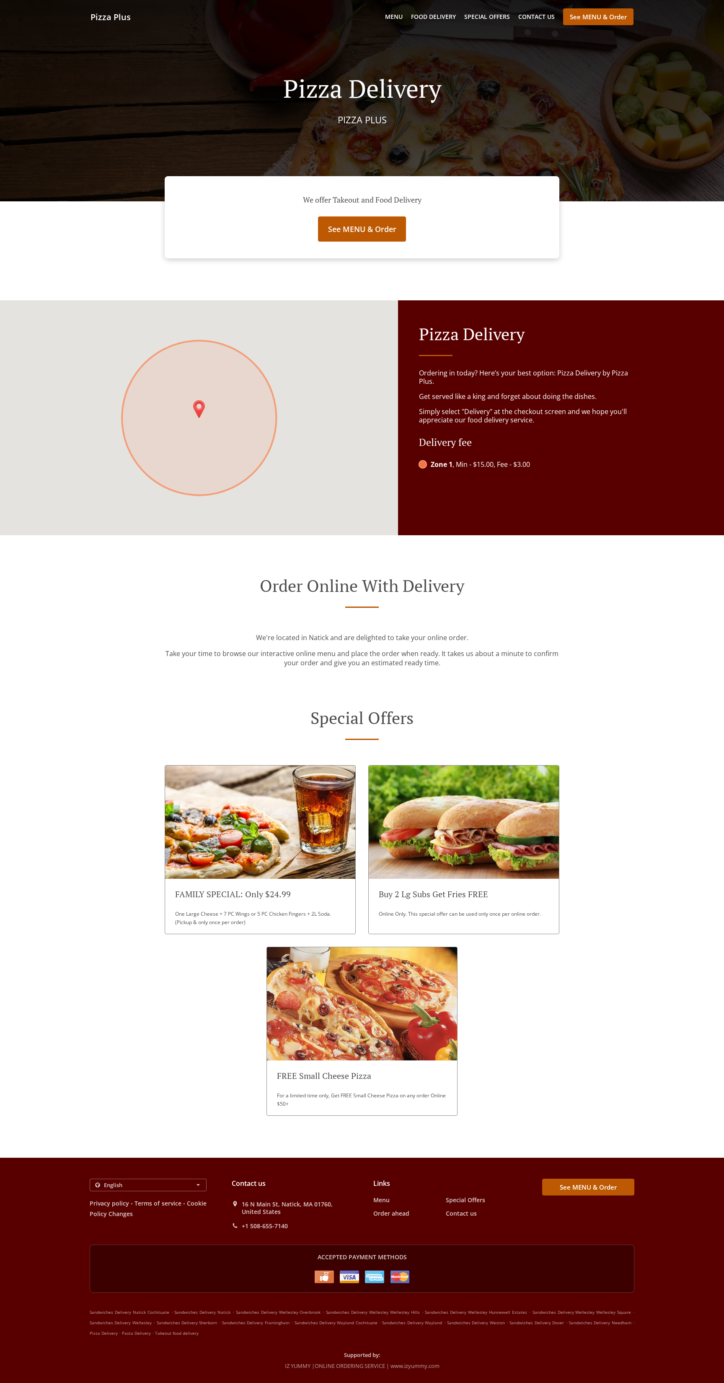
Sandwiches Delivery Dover (536, 1323)
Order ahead (391, 1213)
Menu (394, 17)
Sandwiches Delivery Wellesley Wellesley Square (582, 1312)
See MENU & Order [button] (598, 17)
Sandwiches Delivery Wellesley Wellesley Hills (372, 1312)
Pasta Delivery (137, 1333)
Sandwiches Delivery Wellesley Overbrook (278, 1312)
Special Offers (487, 17)
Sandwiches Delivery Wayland (412, 1323)
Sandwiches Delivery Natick (202, 1312)
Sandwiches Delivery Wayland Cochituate (336, 1323)
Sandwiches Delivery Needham (600, 1323)
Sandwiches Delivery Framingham (256, 1323)
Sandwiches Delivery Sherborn (187, 1323)
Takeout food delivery (177, 1333)
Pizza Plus (110, 17)
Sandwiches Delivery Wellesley (121, 1323)
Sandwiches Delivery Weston (476, 1323)
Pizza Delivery (104, 1333)
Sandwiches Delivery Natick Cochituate (129, 1312)
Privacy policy (109, 1203)
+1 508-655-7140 (265, 1226)
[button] (260, 849)
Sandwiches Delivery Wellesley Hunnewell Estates (476, 1312)
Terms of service (157, 1203)
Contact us (536, 17)
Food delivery (433, 17)
